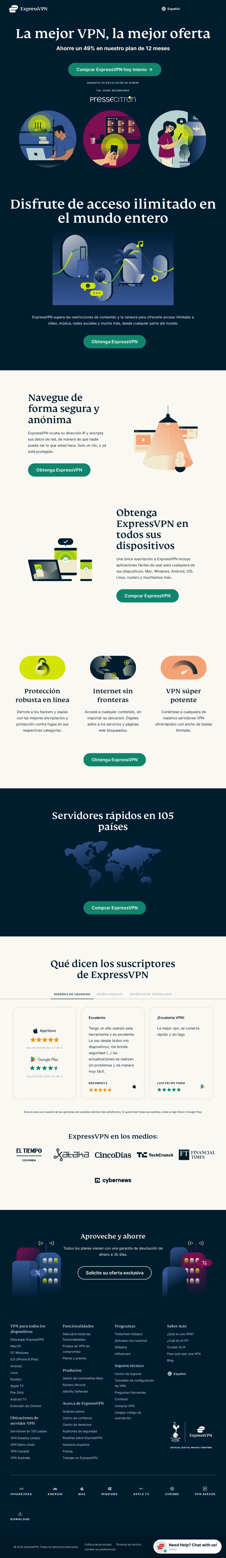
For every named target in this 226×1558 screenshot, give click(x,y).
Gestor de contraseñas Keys (83, 1378)
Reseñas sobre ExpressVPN (82, 1438)
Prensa (68, 1451)
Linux (14, 1372)
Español (174, 9)
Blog (170, 1360)
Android (16, 1366)
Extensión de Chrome (25, 1406)
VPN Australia (20, 1458)
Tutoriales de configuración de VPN (134, 1383)
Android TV (18, 1399)
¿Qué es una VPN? (180, 1334)
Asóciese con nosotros (131, 1340)
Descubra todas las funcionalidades (76, 1336)
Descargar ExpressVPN (27, 1339)
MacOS (15, 1346)
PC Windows (19, 1352)
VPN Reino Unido (22, 1444)
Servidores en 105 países (28, 1431)
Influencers (123, 1354)
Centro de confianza (77, 1418)
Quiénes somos (74, 1411)
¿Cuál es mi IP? (178, 1340)
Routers (15, 1379)
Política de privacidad (98, 1544)
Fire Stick (17, 1392)
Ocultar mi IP (176, 1347)
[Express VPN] (28, 9)
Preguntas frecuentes (130, 1392)
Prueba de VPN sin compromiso (76, 1348)
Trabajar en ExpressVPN (80, 1458)
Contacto (121, 1399)
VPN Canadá (19, 1451)
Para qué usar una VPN (184, 1354)
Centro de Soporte (128, 1374)
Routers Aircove (74, 1385)
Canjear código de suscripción (128, 1415)
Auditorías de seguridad (80, 1431)
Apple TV (17, 1386)
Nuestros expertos (76, 1444)
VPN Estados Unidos (25, 1438)
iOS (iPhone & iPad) (24, 1359)
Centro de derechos (77, 1424)
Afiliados (121, 1347)
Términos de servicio (128, 1544)
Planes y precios (74, 1358)
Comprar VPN (125, 1406)
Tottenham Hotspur (129, 1334)
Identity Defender (75, 1391)
